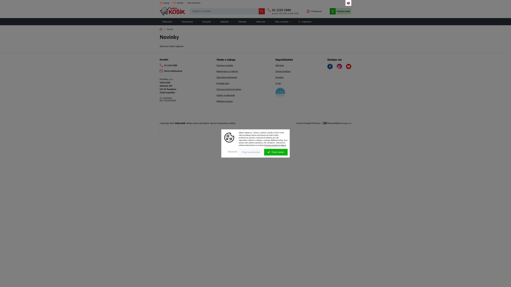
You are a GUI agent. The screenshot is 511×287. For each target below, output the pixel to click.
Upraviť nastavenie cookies (222, 123)
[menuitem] (169, 21)
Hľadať (262, 11)
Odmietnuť (251, 152)
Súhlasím (276, 152)
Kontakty (180, 3)
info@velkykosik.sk (173, 71)
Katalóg (166, 3)
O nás (278, 83)
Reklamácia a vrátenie (227, 71)
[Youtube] (348, 66)
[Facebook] (330, 66)
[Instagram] (339, 66)
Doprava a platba (225, 65)
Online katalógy (283, 71)
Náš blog (279, 65)
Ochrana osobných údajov (275, 145)
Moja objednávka (193, 3)
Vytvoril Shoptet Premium (308, 123)
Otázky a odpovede (226, 95)
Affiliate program (225, 101)
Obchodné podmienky (227, 77)
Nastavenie (233, 151)
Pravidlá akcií (223, 83)
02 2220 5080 (170, 65)
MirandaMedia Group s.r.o (339, 123)
